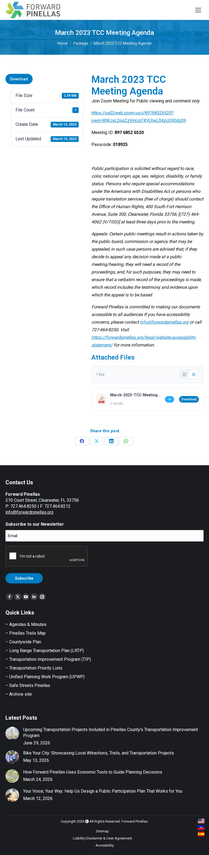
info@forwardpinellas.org (29, 512)
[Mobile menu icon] (198, 10)
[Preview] (169, 399)
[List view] (193, 374)
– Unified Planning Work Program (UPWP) (45, 676)
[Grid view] (184, 374)
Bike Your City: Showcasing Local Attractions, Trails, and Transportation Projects (98, 753)
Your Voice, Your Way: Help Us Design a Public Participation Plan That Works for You (102, 791)
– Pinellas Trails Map (25, 633)
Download (19, 79)
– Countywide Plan (23, 641)
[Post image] (12, 733)
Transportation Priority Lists (35, 668)
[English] (201, 821)
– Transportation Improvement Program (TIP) (48, 659)
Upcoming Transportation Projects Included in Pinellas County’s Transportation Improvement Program (110, 732)
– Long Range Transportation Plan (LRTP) (44, 650)
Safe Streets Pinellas (29, 685)
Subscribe (24, 578)
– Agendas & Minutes (26, 624)
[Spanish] (201, 834)
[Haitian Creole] (201, 827)
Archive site (20, 694)
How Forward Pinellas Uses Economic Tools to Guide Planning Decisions (92, 772)
